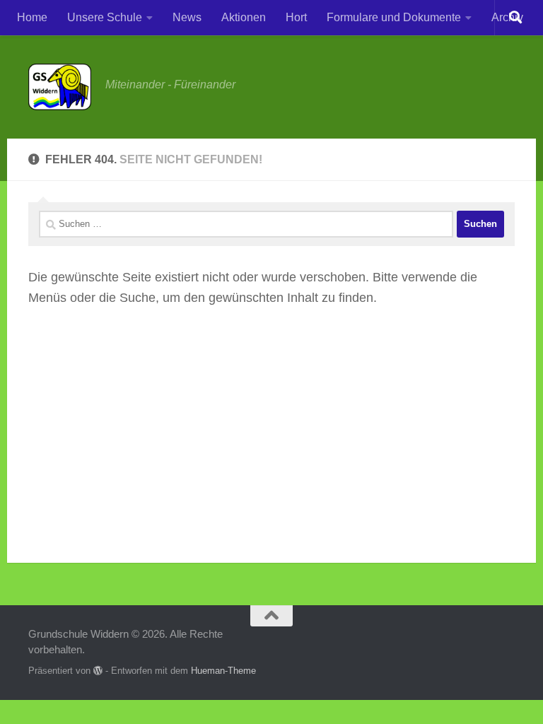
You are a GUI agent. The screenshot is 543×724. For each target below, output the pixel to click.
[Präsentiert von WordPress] (98, 670)
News (187, 17)
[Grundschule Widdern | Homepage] (59, 87)
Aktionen (243, 17)
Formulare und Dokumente (394, 17)
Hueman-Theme (223, 670)
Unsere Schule (104, 17)
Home (32, 17)
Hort (296, 17)
